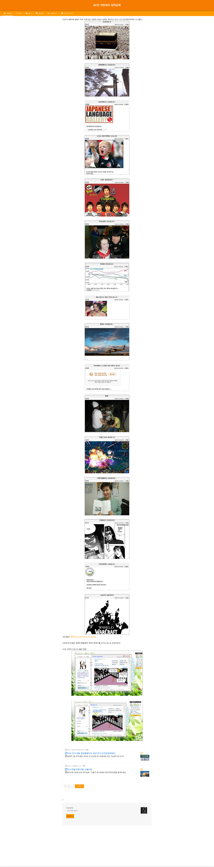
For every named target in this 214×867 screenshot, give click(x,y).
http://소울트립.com (74, 766)
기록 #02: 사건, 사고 (97, 7)
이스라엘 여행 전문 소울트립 (80, 769)
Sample (69, 807)
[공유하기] (69, 786)
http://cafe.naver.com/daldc (84, 636)
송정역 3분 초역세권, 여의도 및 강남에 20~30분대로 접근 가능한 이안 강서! (95, 756)
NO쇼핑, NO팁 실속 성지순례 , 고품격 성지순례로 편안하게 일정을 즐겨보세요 (96, 772)
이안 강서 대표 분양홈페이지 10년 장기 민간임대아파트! (92, 753)
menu (5, 5)
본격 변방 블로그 (72, 811)
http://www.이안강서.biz (76, 750)
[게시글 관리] (71, 786)
